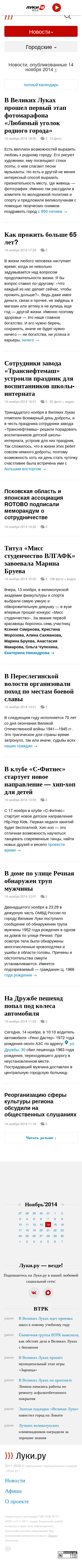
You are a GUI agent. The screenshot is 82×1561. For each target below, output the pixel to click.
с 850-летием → (52, 211)
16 (62, 1224)
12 (34, 1224)
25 (27, 1236)
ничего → (30, 340)
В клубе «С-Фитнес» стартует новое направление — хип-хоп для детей (39, 780)
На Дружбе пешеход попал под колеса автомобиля (33, 1005)
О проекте (17, 1501)
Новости (39, 31)
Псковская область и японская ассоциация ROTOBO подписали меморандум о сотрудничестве (33, 504)
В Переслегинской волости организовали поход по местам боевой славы (39, 687)
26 (34, 1236)
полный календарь (41, 84)
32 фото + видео (61, 401)
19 (34, 1230)
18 (27, 1230)
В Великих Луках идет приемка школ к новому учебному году (46, 1321)
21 (48, 1230)
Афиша (13, 1490)
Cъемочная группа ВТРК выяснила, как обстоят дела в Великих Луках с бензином (49, 1341)
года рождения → (20, 975)
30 (41, 1213)
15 (55, 1224)
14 (48, 1224)
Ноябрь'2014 (41, 1204)
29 (34, 1213)
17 (20, 1230)
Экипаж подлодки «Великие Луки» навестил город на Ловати (49, 1412)
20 (41, 1230)
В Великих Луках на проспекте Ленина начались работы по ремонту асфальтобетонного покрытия (45, 1389)
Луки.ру (52, 1535)
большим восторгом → (25, 468)
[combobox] (41, 46)
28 (27, 1213)
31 (48, 1213)
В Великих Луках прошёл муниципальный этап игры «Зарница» (42, 1363)
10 (20, 1224)
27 (20, 1213)
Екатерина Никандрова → (29, 652)
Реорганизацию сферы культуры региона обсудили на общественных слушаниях (40, 1104)
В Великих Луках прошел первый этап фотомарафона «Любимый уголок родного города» (35, 115)
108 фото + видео (62, 578)
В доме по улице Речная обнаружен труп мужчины (39, 880)
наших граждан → (20, 745)
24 (20, 1236)
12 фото (55, 138)
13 (41, 1224)
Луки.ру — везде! (41, 1265)
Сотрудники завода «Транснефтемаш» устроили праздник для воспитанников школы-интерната (39, 378)
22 (55, 1230)
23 (62, 1230)
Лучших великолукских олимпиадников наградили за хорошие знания (43, 1431)
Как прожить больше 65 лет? (40, 237)
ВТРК (41, 1308)
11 (27, 1224)
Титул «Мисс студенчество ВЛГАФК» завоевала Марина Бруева (39, 559)
